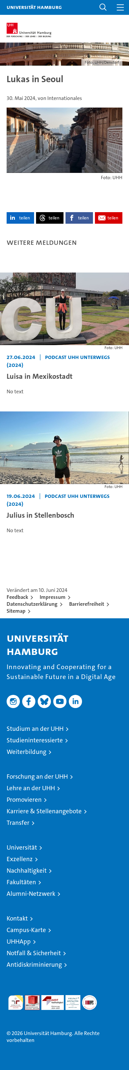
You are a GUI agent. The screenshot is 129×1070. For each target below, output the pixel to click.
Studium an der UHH (35, 729)
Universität (22, 847)
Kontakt (17, 918)
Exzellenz (20, 859)
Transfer (18, 823)
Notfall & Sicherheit (34, 953)
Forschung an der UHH (37, 776)
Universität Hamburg (34, 7)
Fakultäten (21, 882)
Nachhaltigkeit (27, 870)
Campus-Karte (26, 930)
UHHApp (19, 941)
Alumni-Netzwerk (31, 894)
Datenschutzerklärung (32, 603)
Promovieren (24, 799)
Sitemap (16, 610)
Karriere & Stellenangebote (44, 811)
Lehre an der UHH (31, 788)
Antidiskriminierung (34, 964)
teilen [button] (24, 218)
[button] (103, 7)
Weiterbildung (26, 752)
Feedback (17, 597)
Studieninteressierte (35, 740)
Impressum (52, 597)
